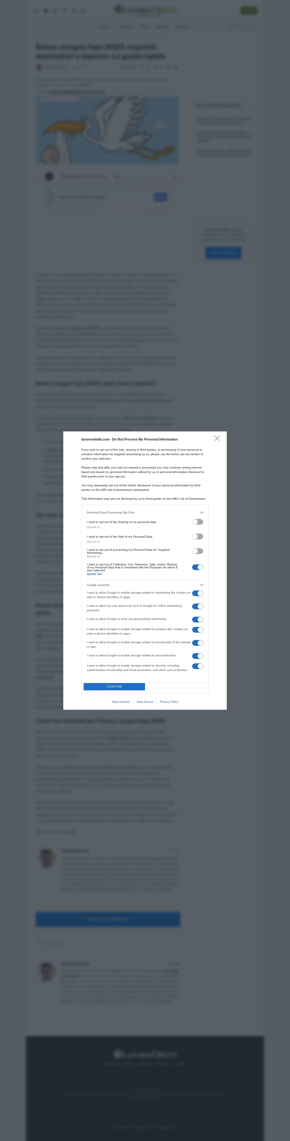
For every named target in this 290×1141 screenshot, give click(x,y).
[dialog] (145, 570)
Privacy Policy (169, 701)
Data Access (145, 701)
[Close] (218, 440)
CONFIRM (114, 686)
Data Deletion (121, 701)
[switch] (197, 522)
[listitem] (145, 512)
